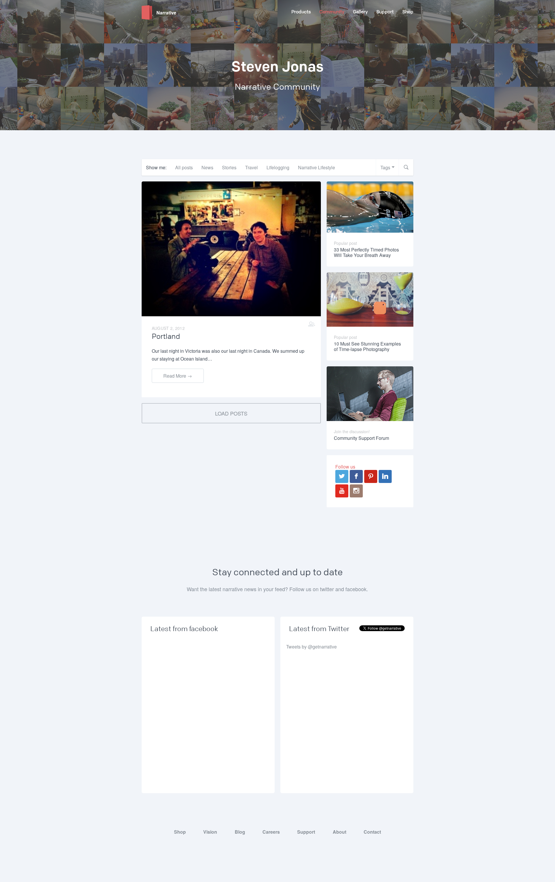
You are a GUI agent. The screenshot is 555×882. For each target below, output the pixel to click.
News (207, 167)
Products (301, 12)
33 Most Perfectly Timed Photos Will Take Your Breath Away (366, 252)
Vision (210, 831)
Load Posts (231, 413)
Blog (240, 831)
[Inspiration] (311, 324)
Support (385, 12)
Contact (372, 831)
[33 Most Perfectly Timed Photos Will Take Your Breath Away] (370, 206)
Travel (251, 167)
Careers (271, 831)
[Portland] (231, 248)
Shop (407, 12)
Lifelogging (278, 167)
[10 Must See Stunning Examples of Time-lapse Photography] (370, 298)
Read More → (177, 375)
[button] (406, 167)
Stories (229, 167)
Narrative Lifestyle (316, 167)
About (339, 831)
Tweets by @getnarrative (311, 646)
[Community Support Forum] (370, 393)
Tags (385, 167)
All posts (184, 167)
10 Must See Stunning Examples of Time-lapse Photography (367, 346)
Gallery (360, 12)
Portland (166, 336)
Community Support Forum (361, 438)
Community (331, 12)
